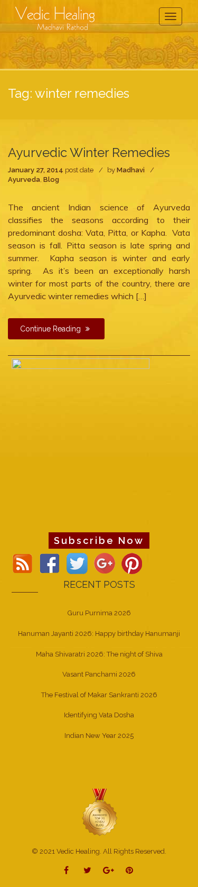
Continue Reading (51, 329)
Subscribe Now (99, 540)
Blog (51, 179)
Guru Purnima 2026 (99, 613)
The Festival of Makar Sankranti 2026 (99, 695)
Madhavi (131, 170)
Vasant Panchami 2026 (99, 674)
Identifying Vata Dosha (99, 715)
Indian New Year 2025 (99, 736)
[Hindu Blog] (99, 812)
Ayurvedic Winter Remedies (89, 152)
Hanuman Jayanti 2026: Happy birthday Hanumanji (99, 633)
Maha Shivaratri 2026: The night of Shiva (99, 654)
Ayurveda (24, 179)
